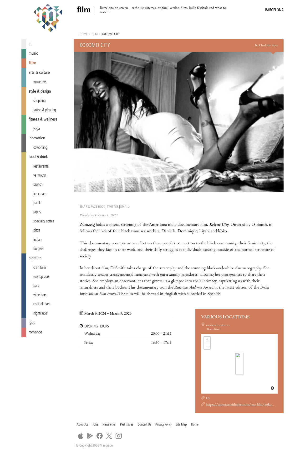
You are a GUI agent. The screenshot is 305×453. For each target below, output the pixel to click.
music (33, 54)
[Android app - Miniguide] (90, 436)
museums (39, 82)
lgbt (32, 323)
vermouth (39, 176)
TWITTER (113, 206)
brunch (37, 185)
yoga (36, 129)
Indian (37, 240)
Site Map (181, 425)
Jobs (95, 425)
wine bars (39, 295)
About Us (82, 425)
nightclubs (40, 314)
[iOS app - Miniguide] (80, 436)
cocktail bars (41, 304)
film (32, 63)
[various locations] (239, 363)
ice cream (39, 194)
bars (36, 286)
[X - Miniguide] (109, 436)
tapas (37, 212)
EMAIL (124, 206)
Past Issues (126, 425)
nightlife (35, 258)
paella (37, 203)
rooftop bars (41, 277)
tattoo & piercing (44, 110)
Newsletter (109, 425)
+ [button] (207, 340)
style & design (40, 92)
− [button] (207, 346)
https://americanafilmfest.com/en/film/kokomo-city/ (245, 405)
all (30, 44)
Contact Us (144, 425)
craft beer (39, 268)
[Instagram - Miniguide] (118, 436)
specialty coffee (43, 221)
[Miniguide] (47, 19)
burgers (38, 249)
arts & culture (39, 73)
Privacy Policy (163, 425)
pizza (36, 230)
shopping (39, 101)
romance (35, 332)
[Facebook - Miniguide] (99, 436)
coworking (40, 148)
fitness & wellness (43, 119)
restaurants (40, 167)
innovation (37, 138)
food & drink (38, 157)
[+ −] (239, 364)
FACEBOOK (98, 206)
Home (84, 34)
